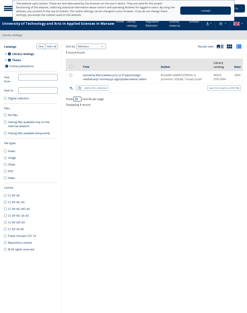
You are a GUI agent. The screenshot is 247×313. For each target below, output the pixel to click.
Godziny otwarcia (174, 23)
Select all (51, 46)
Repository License (20, 242)
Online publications (21, 66)
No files (13, 115)
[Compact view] (229, 46)
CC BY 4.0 (14, 195)
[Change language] (238, 23)
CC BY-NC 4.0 (16, 202)
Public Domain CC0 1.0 (22, 236)
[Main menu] (8, 8)
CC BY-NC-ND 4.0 (19, 209)
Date (237, 67)
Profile (120, 21)
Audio (11, 151)
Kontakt (194, 21)
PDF (10, 171)
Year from (7, 79)
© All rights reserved (21, 249)
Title (86, 67)
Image (12, 158)
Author (165, 67)
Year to (8, 90)
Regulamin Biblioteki (152, 23)
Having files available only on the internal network (28, 124)
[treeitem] (31, 53)
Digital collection (18, 98)
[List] (220, 46)
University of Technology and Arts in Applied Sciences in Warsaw (58, 23)
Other (11, 164)
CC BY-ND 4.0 (16, 222)
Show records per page (85, 99)
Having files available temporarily (29, 133)
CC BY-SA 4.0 (16, 229)
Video (11, 178)
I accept (205, 10)
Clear (41, 46)
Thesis (16, 60)
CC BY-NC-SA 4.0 (18, 216)
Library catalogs (132, 23)
